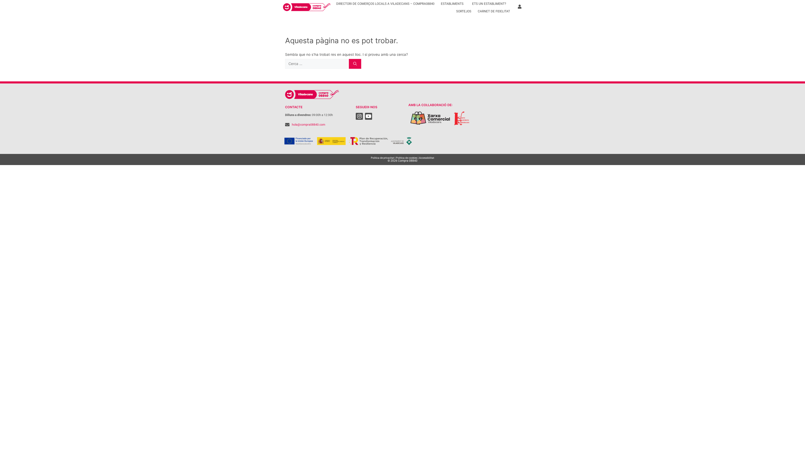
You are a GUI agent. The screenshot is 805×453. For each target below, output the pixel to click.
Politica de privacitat (382, 157)
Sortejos (463, 11)
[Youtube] (368, 116)
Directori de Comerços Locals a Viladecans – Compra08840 (385, 4)
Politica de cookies (406, 157)
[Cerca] (355, 64)
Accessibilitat (426, 157)
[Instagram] (359, 116)
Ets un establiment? (489, 4)
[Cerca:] (317, 64)
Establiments (452, 4)
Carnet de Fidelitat (494, 11)
